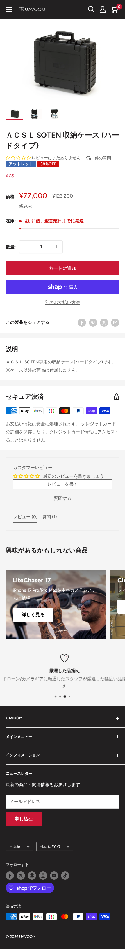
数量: (11, 246)
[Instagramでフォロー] (43, 875)
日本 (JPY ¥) (50, 846)
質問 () (49, 516)
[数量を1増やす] (56, 247)
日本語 (14, 846)
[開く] (91, 9)
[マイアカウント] (103, 9)
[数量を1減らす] (25, 247)
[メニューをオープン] (9, 9)
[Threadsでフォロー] (32, 875)
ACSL (11, 175)
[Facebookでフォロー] (10, 875)
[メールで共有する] (115, 322)
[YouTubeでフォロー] (54, 875)
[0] (114, 9)
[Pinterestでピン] (93, 322)
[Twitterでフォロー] (21, 875)
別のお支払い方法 (62, 302)
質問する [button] (62, 498)
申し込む (24, 819)
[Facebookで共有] (82, 322)
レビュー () (25, 516)
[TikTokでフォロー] (65, 875)
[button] (19, 157)
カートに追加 (62, 268)
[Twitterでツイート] (104, 322)
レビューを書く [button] (62, 484)
